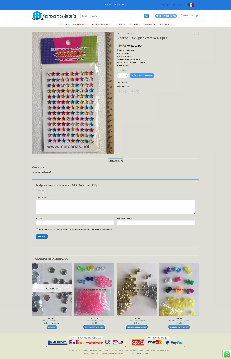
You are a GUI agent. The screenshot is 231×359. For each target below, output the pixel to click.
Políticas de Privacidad (135, 350)
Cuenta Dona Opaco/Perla (179, 321)
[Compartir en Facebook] (120, 91)
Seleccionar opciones (94, 327)
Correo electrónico (125, 218)
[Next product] (193, 33)
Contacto (76, 350)
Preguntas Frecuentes (91, 350)
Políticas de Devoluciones (157, 350)
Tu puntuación (41, 190)
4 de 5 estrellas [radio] (55, 193)
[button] (190, 16)
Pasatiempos (149, 24)
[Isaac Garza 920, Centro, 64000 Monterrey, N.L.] (163, 5)
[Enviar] (146, 16)
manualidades (79, 24)
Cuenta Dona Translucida (94, 321)
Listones (119, 24)
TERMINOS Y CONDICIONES (113, 350)
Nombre (39, 218)
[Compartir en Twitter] (124, 91)
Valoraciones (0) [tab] (115, 161)
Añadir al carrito (142, 75)
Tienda (120, 34)
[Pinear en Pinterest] (133, 91)
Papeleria (134, 24)
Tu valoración (41, 197)
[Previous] (32, 298)
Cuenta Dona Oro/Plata (137, 321)
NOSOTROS (66, 350)
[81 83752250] (181, 5)
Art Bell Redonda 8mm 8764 (51, 321)
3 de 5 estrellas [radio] (46, 193)
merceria (63, 24)
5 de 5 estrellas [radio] (65, 193)
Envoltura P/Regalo (101, 24)
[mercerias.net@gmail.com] (169, 5)
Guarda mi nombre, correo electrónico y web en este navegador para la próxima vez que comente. (75, 229)
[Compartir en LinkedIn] (137, 91)
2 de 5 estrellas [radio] (40, 193)
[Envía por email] (128, 91)
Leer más (51, 327)
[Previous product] (197, 33)
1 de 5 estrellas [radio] (36, 193)
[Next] (199, 298)
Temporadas (164, 24)
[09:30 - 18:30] (175, 5)
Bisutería (130, 34)
